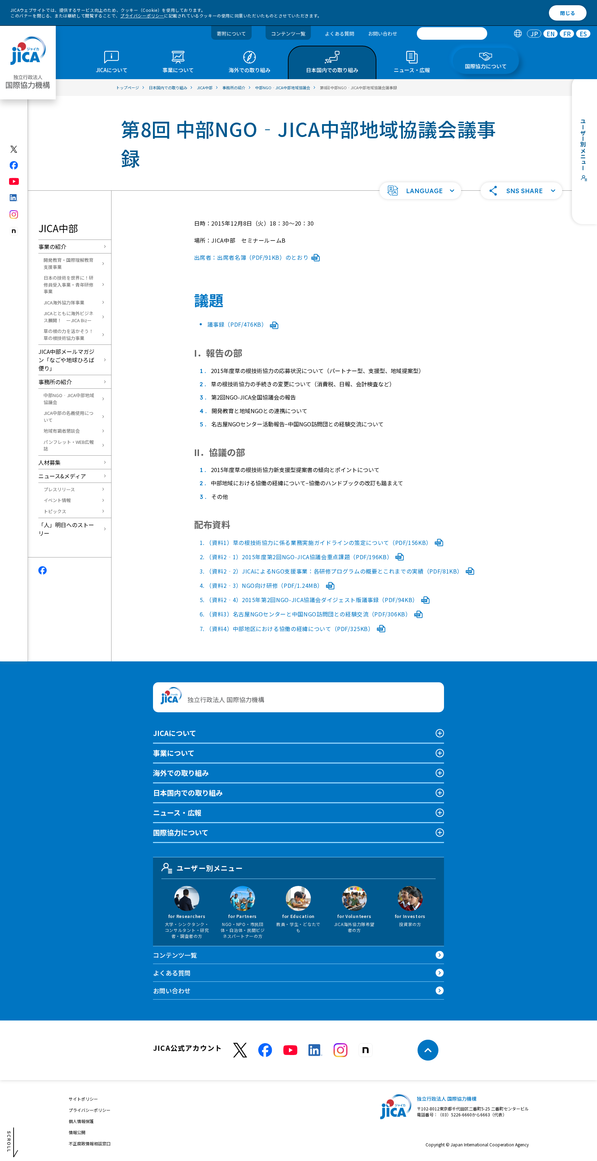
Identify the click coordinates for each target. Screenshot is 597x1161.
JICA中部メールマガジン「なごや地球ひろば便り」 (66, 359)
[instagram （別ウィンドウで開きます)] (340, 1050)
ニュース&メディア (62, 476)
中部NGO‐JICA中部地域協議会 (69, 398)
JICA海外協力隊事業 (64, 302)
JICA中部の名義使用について (68, 416)
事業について (173, 753)
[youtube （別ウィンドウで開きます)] (290, 1050)
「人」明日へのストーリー (66, 529)
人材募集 (49, 462)
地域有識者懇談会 (62, 430)
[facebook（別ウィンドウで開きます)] (14, 165)
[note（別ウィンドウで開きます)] (14, 231)
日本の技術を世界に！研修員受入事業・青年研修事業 (68, 284)
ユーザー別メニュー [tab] (209, 868)
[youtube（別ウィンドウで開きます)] (14, 181)
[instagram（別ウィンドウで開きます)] (14, 214)
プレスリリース (59, 489)
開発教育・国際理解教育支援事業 (68, 263)
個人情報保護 (81, 1121)
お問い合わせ (382, 33)
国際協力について (180, 832)
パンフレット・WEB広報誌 (69, 445)
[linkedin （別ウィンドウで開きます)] (315, 1050)
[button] (420, 190)
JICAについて (174, 733)
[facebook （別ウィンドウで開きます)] (265, 1050)
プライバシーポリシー (142, 15)
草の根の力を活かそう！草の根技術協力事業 (68, 334)
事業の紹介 (52, 246)
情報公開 (77, 1132)
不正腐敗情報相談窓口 (89, 1143)
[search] (452, 33)
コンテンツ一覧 (288, 33)
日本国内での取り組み (188, 793)
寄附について (231, 33)
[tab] (518, 34)
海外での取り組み (181, 773)
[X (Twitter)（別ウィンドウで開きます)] (14, 149)
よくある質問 (339, 33)
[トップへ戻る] (428, 1050)
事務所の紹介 (55, 382)
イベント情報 (57, 500)
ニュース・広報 (177, 812)
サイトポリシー (83, 1099)
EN (550, 34)
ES (583, 34)
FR (567, 34)
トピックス (55, 511)
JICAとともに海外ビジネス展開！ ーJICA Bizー (68, 317)
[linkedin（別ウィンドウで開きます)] (14, 198)
